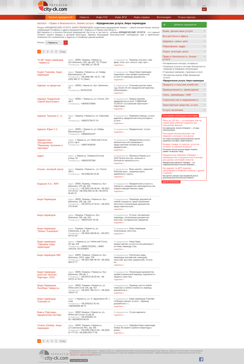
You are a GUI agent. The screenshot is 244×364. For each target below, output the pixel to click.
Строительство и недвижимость (180, 100)
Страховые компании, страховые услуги (182, 72)
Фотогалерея (164, 17)
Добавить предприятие (185, 24)
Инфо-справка (142, 17)
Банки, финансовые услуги (178, 31)
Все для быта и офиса (175, 36)
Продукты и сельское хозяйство (180, 84)
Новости (84, 17)
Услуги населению (173, 110)
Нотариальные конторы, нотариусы (180, 63)
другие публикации (171, 182)
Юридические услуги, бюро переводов (183, 80)
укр (204, 5)
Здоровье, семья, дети (175, 41)
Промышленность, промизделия (181, 89)
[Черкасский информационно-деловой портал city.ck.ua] (52, 7)
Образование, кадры (174, 46)
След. (63, 51)
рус (204, 9)
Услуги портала (186, 17)
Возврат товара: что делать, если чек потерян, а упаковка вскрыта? (181, 145)
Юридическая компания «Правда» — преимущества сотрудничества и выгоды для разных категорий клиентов (183, 157)
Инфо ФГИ (121, 17)
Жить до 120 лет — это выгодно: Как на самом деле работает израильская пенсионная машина (182, 122)
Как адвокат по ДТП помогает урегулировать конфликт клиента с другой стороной (183, 170)
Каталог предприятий (60, 17)
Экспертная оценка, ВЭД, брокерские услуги (181, 76)
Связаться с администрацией (82, 355)
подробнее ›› (119, 65)
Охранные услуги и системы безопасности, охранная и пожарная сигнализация (184, 67)
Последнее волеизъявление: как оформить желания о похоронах (179, 134)
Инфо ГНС (102, 17)
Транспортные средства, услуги (180, 105)
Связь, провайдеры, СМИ (177, 94)
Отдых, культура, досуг (176, 51)
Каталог (42, 23)
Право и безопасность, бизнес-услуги (71, 23)
